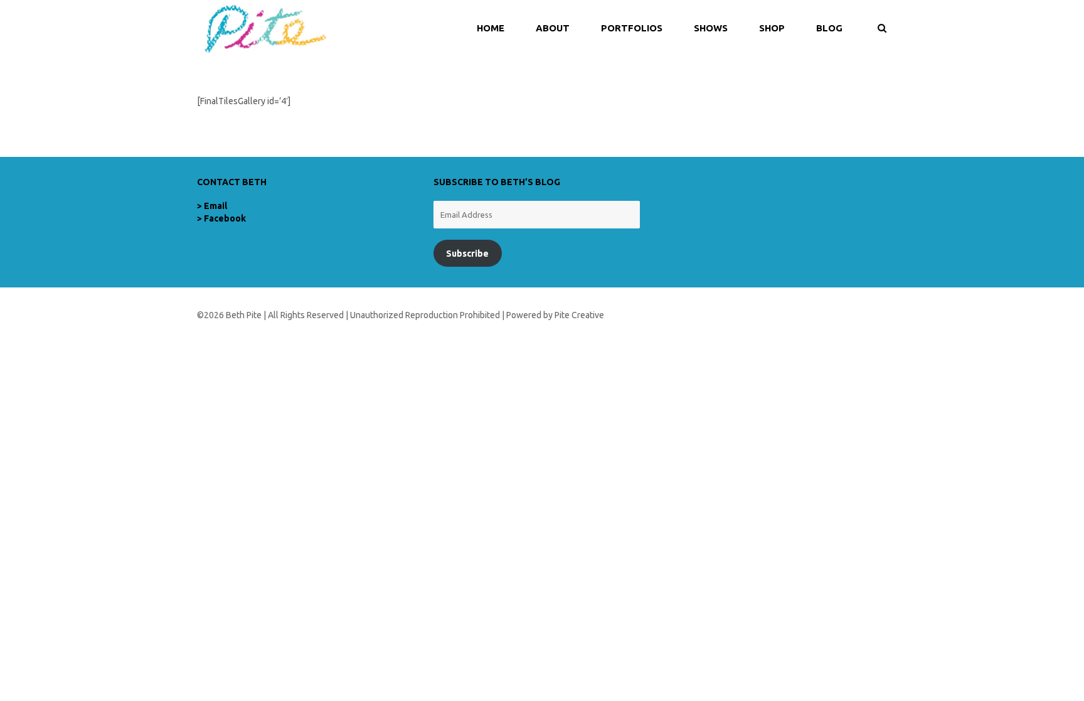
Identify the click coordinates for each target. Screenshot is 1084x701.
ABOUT (553, 28)
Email (215, 206)
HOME (490, 28)
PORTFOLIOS (631, 28)
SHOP (772, 28)
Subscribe (467, 254)
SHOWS (711, 28)
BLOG (829, 28)
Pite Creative (579, 315)
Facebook (225, 218)
